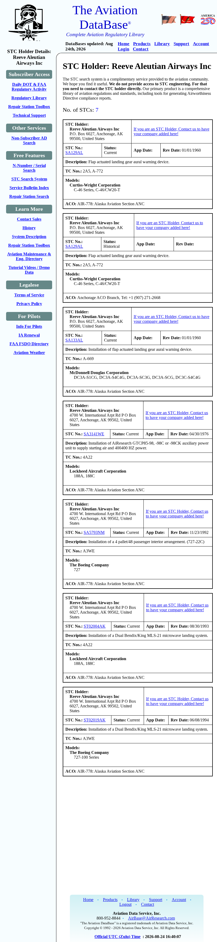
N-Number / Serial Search (29, 167)
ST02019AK (95, 720)
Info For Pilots (29, 326)
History (29, 228)
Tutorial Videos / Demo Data (29, 269)
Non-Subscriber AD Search (29, 140)
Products (142, 43)
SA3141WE (94, 434)
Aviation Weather (29, 352)
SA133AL (74, 340)
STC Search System (29, 179)
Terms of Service (29, 295)
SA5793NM (94, 532)
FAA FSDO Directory (29, 344)
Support (181, 43)
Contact (140, 49)
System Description (29, 236)
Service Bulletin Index (29, 187)
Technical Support (29, 115)
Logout (125, 904)
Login (123, 49)
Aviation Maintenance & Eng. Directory (29, 256)
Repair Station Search (29, 196)
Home (123, 43)
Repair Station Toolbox (29, 106)
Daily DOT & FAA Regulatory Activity (29, 86)
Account (201, 43)
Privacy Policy (29, 303)
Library (162, 43)
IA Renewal (29, 335)
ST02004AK (95, 626)
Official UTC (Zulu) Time (117, 936)
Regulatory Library (29, 98)
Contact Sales (29, 219)
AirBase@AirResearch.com (151, 918)
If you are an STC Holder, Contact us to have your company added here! (171, 131)
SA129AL (74, 152)
